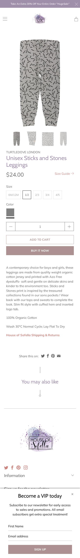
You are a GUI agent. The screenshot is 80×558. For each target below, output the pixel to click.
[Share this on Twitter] (42, 356)
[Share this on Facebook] (47, 356)
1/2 (27, 194)
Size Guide (63, 174)
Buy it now (40, 251)
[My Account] (3, 19)
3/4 (47, 194)
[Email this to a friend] (58, 356)
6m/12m (13, 194)
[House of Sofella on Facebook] (12, 468)
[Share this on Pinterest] (52, 356)
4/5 (58, 194)
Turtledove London (23, 152)
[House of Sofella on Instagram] (26, 468)
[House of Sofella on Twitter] (6, 468)
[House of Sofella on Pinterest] (18, 468)
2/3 (37, 194)
